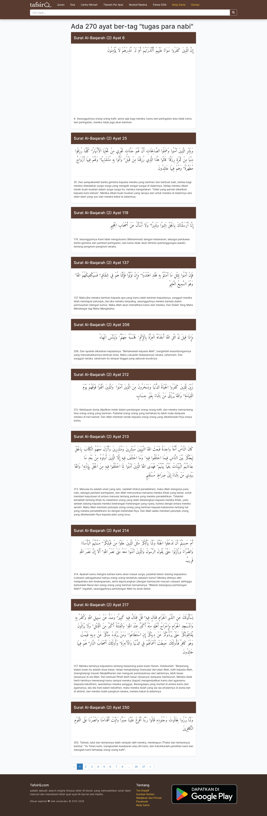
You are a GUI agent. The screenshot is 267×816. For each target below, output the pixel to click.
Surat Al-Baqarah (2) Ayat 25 (100, 138)
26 (136, 766)
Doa (72, 4)
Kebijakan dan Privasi (148, 797)
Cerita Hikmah (89, 4)
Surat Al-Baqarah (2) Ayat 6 (99, 38)
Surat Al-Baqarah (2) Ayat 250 (102, 707)
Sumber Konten (145, 794)
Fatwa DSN (159, 4)
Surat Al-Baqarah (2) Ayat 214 (101, 530)
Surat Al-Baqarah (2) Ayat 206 (102, 324)
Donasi (195, 4)
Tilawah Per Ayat (113, 4)
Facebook (142, 801)
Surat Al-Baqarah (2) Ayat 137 (101, 262)
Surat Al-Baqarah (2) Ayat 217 (101, 604)
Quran (60, 4)
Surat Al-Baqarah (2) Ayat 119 (101, 212)
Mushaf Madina (138, 4)
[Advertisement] (133, 84)
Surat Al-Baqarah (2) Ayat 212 (101, 374)
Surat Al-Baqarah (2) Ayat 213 (101, 436)
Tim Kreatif (142, 790)
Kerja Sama (178, 4)
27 (143, 766)
